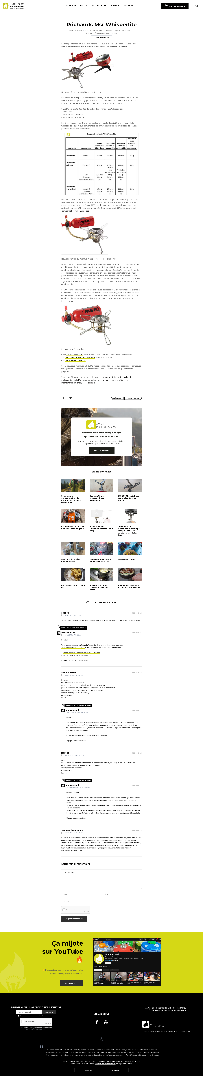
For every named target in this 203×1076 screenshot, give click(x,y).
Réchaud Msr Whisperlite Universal (77, 655)
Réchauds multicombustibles (105, 33)
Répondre (137, 613)
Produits (85, 6)
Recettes (102, 6)
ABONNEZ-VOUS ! (71, 983)
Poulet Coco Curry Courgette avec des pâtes (99, 587)
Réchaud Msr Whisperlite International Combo (81, 653)
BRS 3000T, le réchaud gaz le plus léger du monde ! (128, 498)
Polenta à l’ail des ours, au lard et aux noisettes (129, 586)
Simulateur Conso (122, 6)
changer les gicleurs (86, 382)
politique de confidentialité (105, 1064)
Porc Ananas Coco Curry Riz (73, 586)
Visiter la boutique (101, 450)
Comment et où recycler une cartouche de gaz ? (73, 527)
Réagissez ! (118, 398)
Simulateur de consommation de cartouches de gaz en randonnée (71, 499)
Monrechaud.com (74, 354)
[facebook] (97, 1022)
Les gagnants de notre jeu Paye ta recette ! (100, 560)
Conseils (71, 6)
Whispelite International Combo (80, 357)
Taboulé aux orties (127, 559)
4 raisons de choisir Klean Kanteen (70, 560)
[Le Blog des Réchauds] (14, 6)
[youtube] (106, 1022)
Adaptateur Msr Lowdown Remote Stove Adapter (101, 528)
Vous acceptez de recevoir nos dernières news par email (37, 1015)
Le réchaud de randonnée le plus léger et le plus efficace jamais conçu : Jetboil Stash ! (129, 530)
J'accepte (88, 1070)
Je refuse (115, 1070)
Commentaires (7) (134, 398)
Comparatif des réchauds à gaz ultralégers (97, 498)
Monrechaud (77, 31)
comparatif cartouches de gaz (75, 211)
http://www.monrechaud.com (73, 647)
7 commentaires (102, 37)
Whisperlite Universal (75, 360)
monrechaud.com (177, 6)
